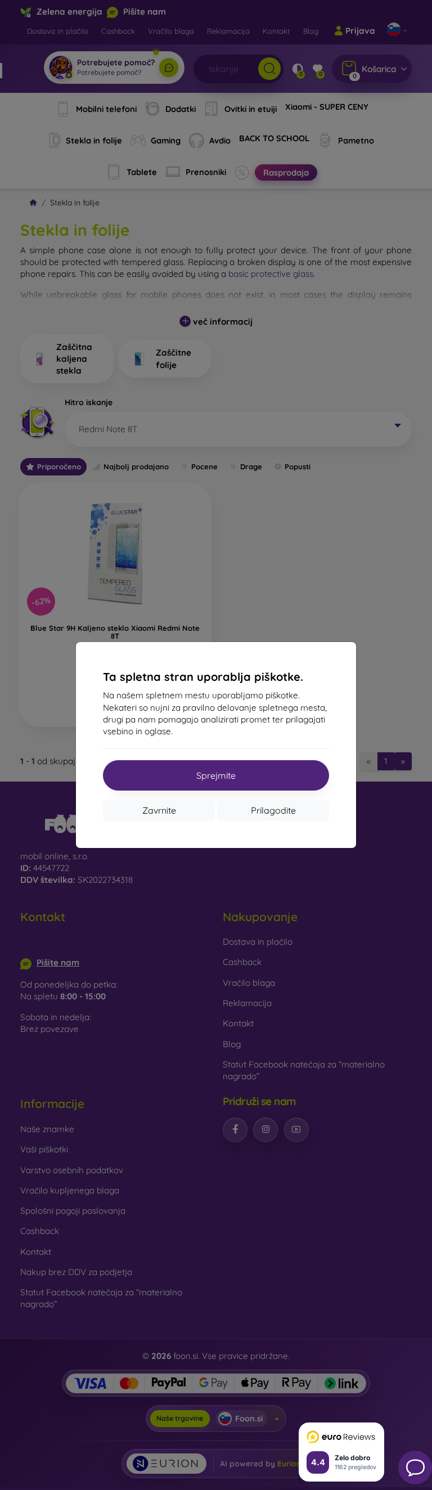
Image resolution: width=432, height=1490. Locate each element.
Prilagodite (273, 810)
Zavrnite (159, 810)
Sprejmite (216, 775)
